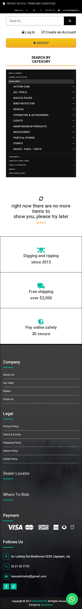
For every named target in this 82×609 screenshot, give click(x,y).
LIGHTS (18, 120)
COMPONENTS (14, 157)
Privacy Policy (11, 426)
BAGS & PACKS (22, 97)
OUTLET (42, 43)
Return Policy (10, 450)
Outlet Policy (10, 458)
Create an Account (60, 32)
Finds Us (8, 399)
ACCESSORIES (14, 81)
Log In (30, 32)
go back (41, 222)
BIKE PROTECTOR (23, 103)
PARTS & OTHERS (24, 137)
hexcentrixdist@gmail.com (71, 10)
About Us (8, 374)
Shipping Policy (12, 442)
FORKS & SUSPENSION (17, 165)
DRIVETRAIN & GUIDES (17, 173)
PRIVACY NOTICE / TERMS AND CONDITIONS (30, 3)
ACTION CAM (21, 86)
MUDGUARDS (21, 131)
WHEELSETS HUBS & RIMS (19, 161)
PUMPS (18, 143)
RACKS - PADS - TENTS (27, 149)
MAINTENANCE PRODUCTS (30, 126)
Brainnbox (47, 604)
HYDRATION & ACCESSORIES (30, 115)
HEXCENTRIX (39, 601)
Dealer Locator (16, 473)
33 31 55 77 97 (50, 10)
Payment (15, 515)
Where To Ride (16, 494)
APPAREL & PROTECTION (18, 77)
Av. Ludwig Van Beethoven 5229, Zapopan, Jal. (41, 556)
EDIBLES (18, 109)
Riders (7, 391)
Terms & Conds (12, 434)
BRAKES (12, 169)
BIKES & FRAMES (15, 73)
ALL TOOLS (20, 92)
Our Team (8, 382)
